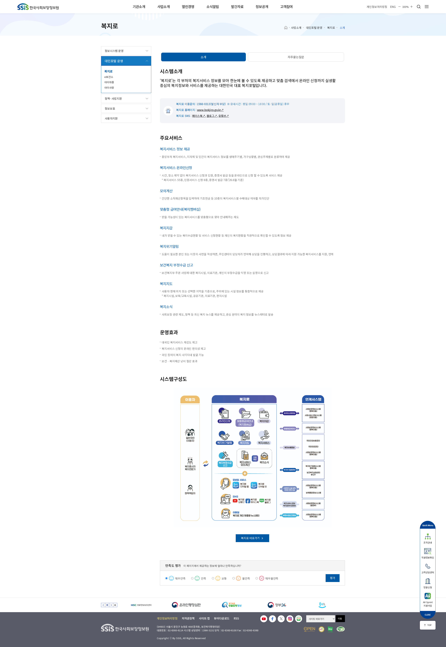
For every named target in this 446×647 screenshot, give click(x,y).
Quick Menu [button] (427, 525)
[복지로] (322, 605)
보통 (224, 578)
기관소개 (139, 6)
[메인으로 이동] (38, 6)
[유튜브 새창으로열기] (263, 618)
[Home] (287, 27)
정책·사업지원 (113, 98)
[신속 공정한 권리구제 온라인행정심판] (186, 605)
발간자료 (237, 6)
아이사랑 (109, 87)
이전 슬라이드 (103, 605)
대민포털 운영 (314, 27)
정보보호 (110, 108)
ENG (393, 6)
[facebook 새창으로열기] (272, 618)
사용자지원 (111, 118)
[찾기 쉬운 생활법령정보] (231, 605)
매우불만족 (271, 578)
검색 (419, 7)
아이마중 (109, 82)
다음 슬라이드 (111, 605)
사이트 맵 (204, 618)
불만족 (246, 578)
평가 (332, 578)
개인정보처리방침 (377, 6)
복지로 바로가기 (250, 538)
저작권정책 (188, 618)
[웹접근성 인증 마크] (340, 629)
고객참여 (286, 6)
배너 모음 (115, 605)
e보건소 (108, 77)
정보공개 (262, 6)
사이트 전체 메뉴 (427, 7)
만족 (203, 578)
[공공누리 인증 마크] (309, 629)
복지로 (331, 27)
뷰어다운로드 (221, 618)
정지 (107, 605)
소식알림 (212, 6)
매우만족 (180, 578)
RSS (236, 618)
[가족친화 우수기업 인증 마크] (321, 629)
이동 (340, 618)
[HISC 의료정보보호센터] (141, 605)
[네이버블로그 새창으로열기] (298, 618)
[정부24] (277, 605)
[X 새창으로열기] (281, 618)
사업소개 (163, 6)
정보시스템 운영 (114, 51)
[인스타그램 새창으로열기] (289, 618)
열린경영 (188, 6)
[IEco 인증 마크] (330, 629)
